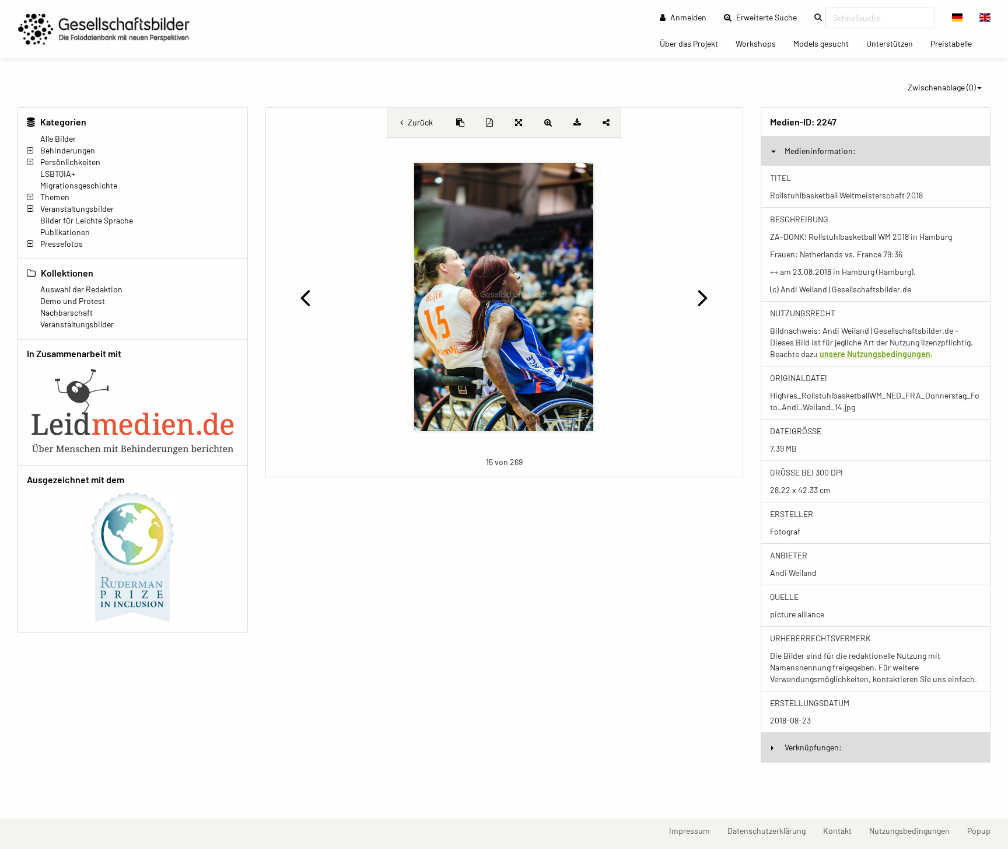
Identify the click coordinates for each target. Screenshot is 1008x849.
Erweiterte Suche (770, 17)
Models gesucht (825, 43)
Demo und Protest (72, 301)
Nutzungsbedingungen (913, 830)
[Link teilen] (606, 122)
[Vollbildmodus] (518, 122)
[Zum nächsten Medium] (703, 297)
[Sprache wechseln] (957, 17)
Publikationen (65, 232)
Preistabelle (955, 43)
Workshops (760, 43)
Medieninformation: (820, 151)
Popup (983, 830)
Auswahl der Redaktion (81, 289)
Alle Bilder (58, 139)
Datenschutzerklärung (770, 830)
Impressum (694, 830)
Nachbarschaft (66, 312)
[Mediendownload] (577, 122)
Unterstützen (894, 43)
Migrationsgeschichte (78, 185)
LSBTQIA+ (57, 174)
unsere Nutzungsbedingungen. (876, 354)
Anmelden (687, 17)
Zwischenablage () (942, 87)
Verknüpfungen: (813, 747)
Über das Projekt (693, 43)
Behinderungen (67, 150)
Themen (54, 197)
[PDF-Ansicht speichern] (489, 122)
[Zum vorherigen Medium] (305, 297)
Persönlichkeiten (70, 162)
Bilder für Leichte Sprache (86, 220)
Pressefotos (61, 244)
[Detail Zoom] (547, 122)
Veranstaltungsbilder (77, 209)
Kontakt (841, 830)
